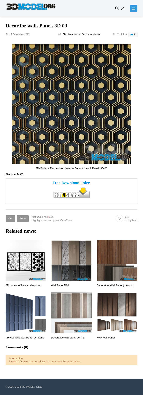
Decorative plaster (91, 34)
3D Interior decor (71, 34)
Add (131, 219)
